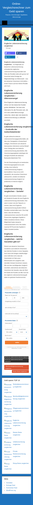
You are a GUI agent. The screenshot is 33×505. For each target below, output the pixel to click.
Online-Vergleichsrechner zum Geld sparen (16, 7)
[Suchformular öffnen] (30, 23)
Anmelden (9, 483)
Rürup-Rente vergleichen (21, 463)
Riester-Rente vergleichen (20, 372)
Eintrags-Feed (10, 485)
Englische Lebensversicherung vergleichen (19, 422)
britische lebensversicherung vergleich (14, 360)
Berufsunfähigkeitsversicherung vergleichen (14, 367)
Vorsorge (8, 48)
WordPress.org (11, 490)
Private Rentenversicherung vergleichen (19, 454)
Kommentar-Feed (11, 488)
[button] (10, 53)
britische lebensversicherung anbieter (16, 357)
